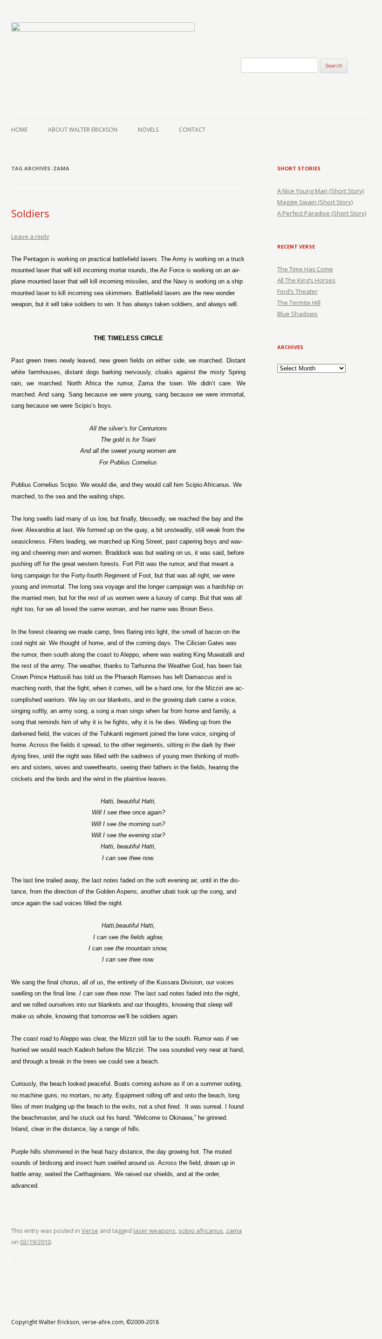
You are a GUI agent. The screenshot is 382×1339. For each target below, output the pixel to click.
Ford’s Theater (297, 291)
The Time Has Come (305, 269)
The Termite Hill (299, 302)
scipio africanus (200, 1230)
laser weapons (154, 1230)
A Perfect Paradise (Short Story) (321, 213)
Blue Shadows (297, 314)
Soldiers (30, 213)
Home (19, 130)
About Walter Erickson (82, 130)
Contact (192, 130)
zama (234, 1230)
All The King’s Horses (306, 280)
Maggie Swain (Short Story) (315, 202)
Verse (90, 1230)
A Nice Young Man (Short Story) (320, 191)
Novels (148, 130)
